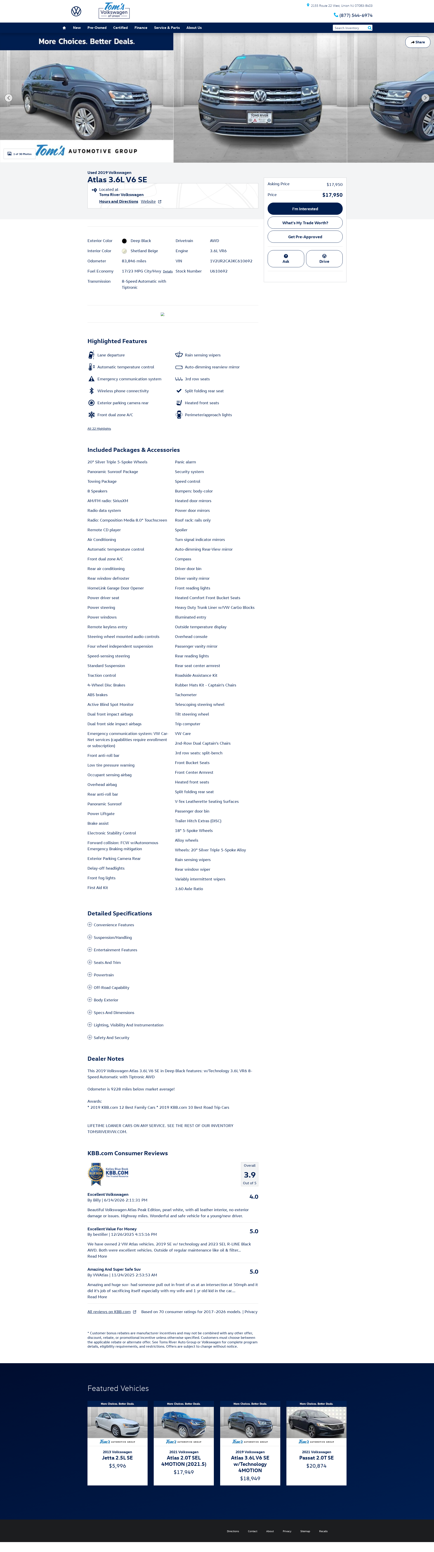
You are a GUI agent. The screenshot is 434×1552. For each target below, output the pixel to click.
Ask (286, 261)
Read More (97, 1256)
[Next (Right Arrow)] (425, 98)
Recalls (323, 1531)
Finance (140, 27)
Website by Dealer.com (78, 1530)
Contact (252, 1531)
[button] (172, 925)
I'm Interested (305, 208)
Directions (233, 1531)
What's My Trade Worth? (305, 222)
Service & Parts (167, 27)
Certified (120, 27)
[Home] (76, 11)
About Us (194, 27)
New (77, 27)
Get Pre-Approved (305, 236)
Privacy (251, 1311)
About (270, 1531)
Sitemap (305, 1531)
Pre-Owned (96, 27)
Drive (324, 261)
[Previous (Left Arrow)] (9, 98)
